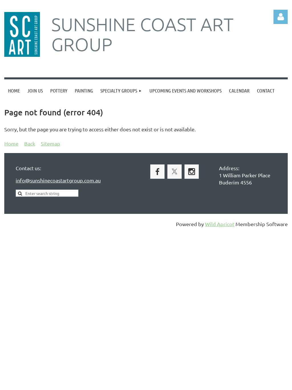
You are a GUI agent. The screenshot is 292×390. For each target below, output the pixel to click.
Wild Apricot (219, 224)
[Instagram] (191, 171)
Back (29, 143)
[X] (174, 171)
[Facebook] (157, 171)
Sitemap (50, 143)
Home (11, 143)
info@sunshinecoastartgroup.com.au (58, 180)
